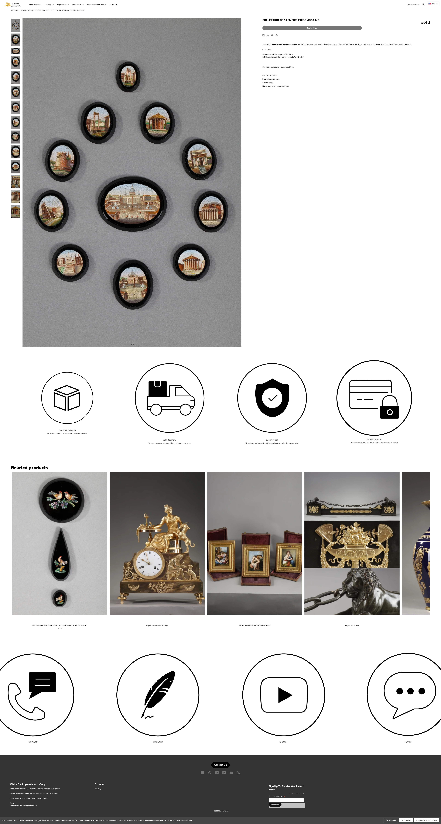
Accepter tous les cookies (427, 820)
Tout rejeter (406, 820)
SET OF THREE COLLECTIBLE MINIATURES (254, 625)
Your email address (277, 796)
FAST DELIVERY (169, 440)
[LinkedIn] (217, 772)
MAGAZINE (158, 742)
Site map (98, 789)
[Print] (272, 35)
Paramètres (391, 820)
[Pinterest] (277, 35)
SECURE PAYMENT (374, 439)
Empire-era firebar (352, 626)
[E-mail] (268, 35)
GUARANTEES (272, 440)
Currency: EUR (412, 4)
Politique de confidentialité (181, 820)
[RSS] (238, 772)
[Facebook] (263, 35)
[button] (312, 28)
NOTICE (408, 742)
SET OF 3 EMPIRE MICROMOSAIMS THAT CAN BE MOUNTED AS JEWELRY (59, 626)
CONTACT (32, 742)
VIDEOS (283, 742)
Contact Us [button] (220, 764)
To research (423, 4)
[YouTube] (231, 772)
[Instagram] (224, 772)
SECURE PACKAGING (67, 430)
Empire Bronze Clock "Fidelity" (157, 625)
